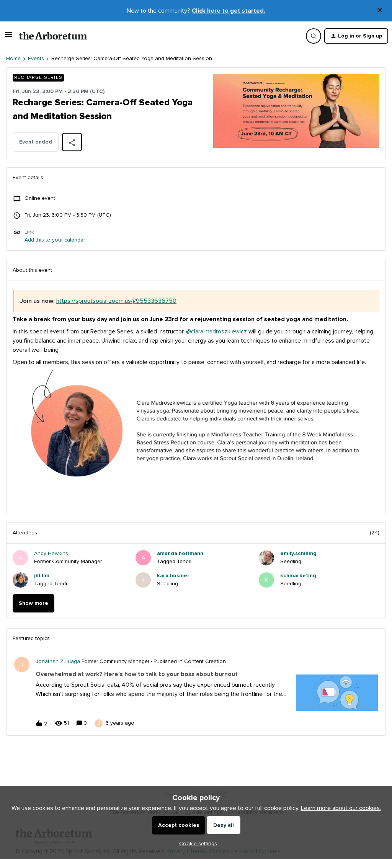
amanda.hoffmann (180, 553)
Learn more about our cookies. (341, 808)
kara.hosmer (173, 575)
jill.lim (41, 575)
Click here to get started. (228, 11)
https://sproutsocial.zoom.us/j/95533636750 (116, 301)
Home (13, 58)
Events (36, 58)
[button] (196, 843)
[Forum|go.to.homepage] (53, 36)
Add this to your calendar (54, 240)
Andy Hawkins (51, 553)
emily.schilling (298, 553)
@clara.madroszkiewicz (216, 331)
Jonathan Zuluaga (58, 661)
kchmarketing (298, 575)
